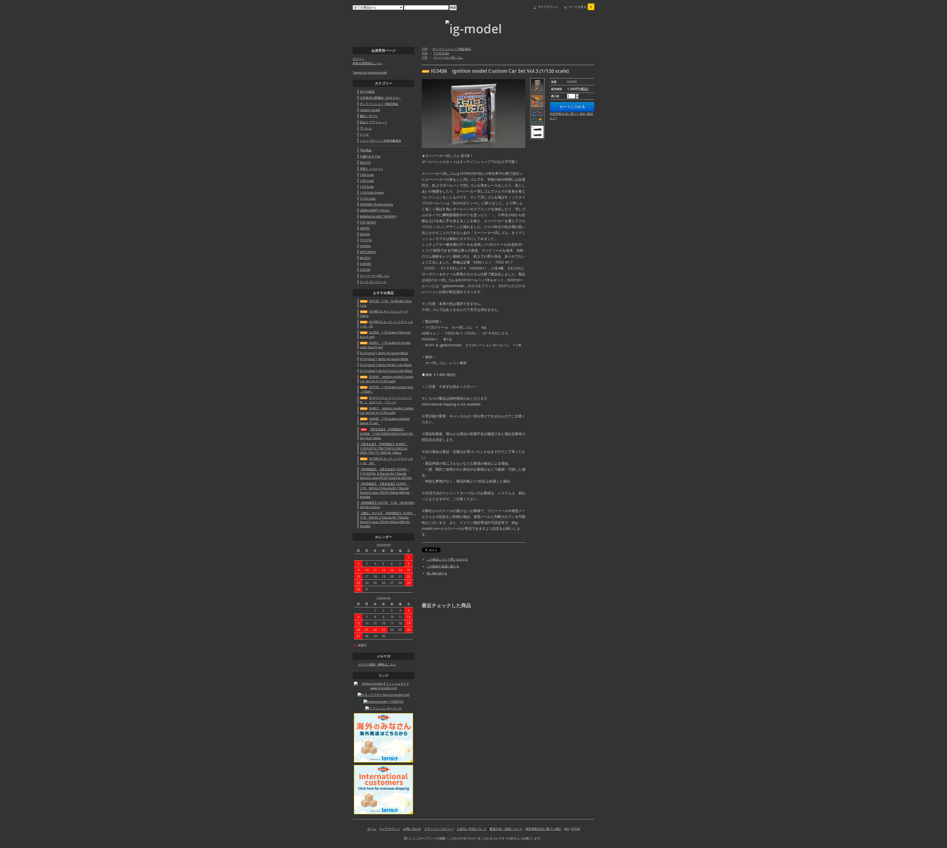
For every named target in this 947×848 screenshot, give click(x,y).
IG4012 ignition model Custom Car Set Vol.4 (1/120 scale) (387, 410)
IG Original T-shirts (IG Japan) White (384, 359)
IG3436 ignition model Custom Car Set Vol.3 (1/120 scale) (387, 379)
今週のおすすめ (370, 156)
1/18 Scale (367, 187)
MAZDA (365, 258)
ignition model (370, 110)
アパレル (366, 128)
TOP (425, 49)
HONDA (365, 246)
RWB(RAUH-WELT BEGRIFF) (378, 216)
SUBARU (365, 264)
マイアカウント (548, 7)
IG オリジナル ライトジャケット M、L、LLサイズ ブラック (386, 400)
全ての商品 (367, 91)
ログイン (358, 59)
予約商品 (366, 150)
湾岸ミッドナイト (371, 169)
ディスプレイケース (373, 282)
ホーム (371, 829)
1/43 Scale (367, 181)
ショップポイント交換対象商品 (380, 141)
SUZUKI (365, 270)
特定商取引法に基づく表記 (543, 829)
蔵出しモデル (369, 116)
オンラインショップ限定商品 (452, 49)
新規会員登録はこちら (367, 63)
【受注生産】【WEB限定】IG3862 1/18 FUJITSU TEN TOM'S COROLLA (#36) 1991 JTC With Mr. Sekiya (384, 448)
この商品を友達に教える (443, 566)
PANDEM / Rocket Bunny (376, 204)
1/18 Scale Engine (372, 193)
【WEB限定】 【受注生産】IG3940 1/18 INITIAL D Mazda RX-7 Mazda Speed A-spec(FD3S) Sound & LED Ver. (386, 473)
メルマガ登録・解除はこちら (377, 664)
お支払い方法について (472, 829)
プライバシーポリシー (439, 829)
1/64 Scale (367, 175)
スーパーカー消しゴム (448, 57)
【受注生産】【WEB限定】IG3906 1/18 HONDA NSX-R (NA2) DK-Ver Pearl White (387, 433)
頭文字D (365, 162)
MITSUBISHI (368, 252)
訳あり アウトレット (373, 122)
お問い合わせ (412, 829)
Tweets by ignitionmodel (370, 73)
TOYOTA (366, 240)
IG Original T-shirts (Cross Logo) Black (386, 371)
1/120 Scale (441, 53)
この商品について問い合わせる (447, 559)
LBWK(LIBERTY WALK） (375, 210)
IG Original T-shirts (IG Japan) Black (384, 353)
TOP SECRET (368, 222)
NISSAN (365, 234)
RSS (566, 829)
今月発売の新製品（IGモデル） (380, 98)
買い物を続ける (437, 573)
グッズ (364, 134)
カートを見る (580, 7)
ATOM (575, 829)
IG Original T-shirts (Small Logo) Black (386, 365)
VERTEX (365, 228)
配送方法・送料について (506, 829)
